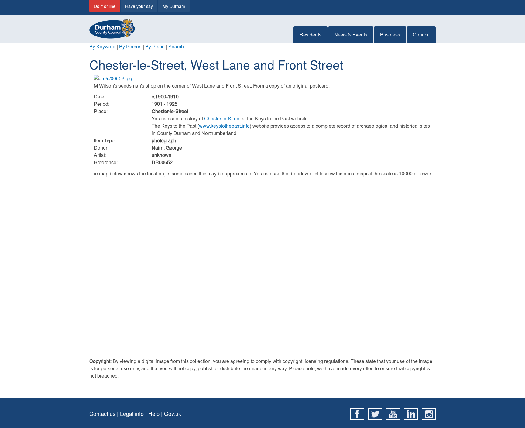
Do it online (104, 6)
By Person (130, 46)
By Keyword (102, 46)
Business (390, 34)
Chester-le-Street (222, 118)
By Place (155, 46)
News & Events (350, 34)
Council (421, 34)
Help (154, 413)
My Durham (174, 6)
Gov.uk (172, 413)
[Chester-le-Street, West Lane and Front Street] (262, 78)
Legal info (132, 413)
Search (176, 46)
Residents (310, 34)
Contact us (102, 413)
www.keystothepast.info (224, 125)
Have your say (139, 6)
